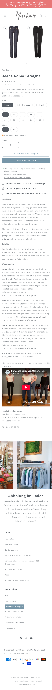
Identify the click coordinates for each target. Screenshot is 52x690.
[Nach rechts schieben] (31, 64)
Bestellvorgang (11, 544)
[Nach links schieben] (20, 64)
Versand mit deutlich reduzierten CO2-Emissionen (22, 562)
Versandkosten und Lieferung (18, 555)
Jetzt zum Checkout (26, 161)
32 (40, 120)
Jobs (7, 575)
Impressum (10, 628)
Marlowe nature (22, 677)
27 (5, 115)
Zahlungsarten (11, 550)
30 (31, 120)
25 (6, 120)
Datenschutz (10, 601)
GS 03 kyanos (23, 105)
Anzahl (4, 140)
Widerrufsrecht (35, 677)
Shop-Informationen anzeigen (17, 177)
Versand (12, 85)
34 (15, 115)
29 (23, 120)
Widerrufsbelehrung (14, 611)
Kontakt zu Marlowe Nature (17, 580)
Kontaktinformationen (27, 685)
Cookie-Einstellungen (14, 622)
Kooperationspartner (14, 569)
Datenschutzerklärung (21, 681)
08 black (40, 105)
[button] (4, 15)
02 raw (7, 105)
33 (39, 115)
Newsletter (10, 539)
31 (22, 115)
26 (14, 120)
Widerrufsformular (13, 617)
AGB (6, 596)
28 (31, 115)
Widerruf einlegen (14, 607)
